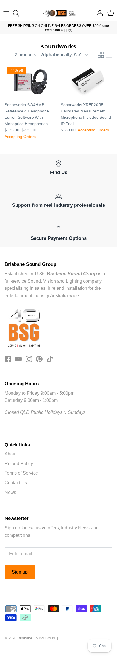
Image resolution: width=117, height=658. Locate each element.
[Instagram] (29, 359)
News (10, 492)
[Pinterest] (39, 359)
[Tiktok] (50, 359)
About (10, 454)
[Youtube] (18, 359)
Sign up (20, 572)
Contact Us (16, 482)
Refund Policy (19, 463)
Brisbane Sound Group (36, 638)
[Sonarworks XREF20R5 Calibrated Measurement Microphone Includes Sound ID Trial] (86, 81)
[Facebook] (8, 359)
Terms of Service (21, 473)
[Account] (98, 13)
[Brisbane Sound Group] (58, 13)
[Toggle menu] (6, 13)
